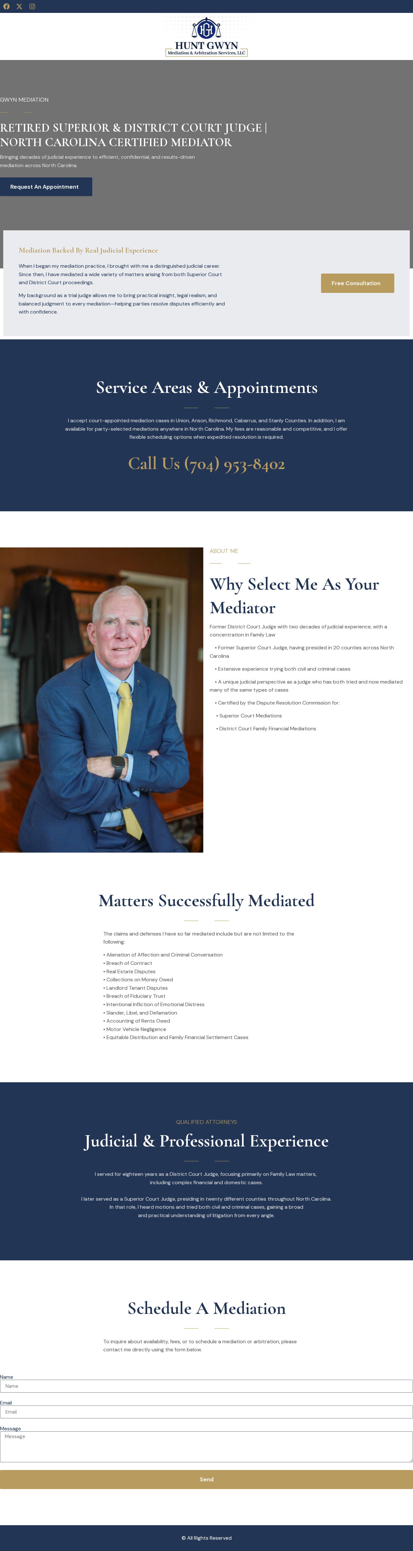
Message (10, 1428)
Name (6, 1377)
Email (6, 1403)
